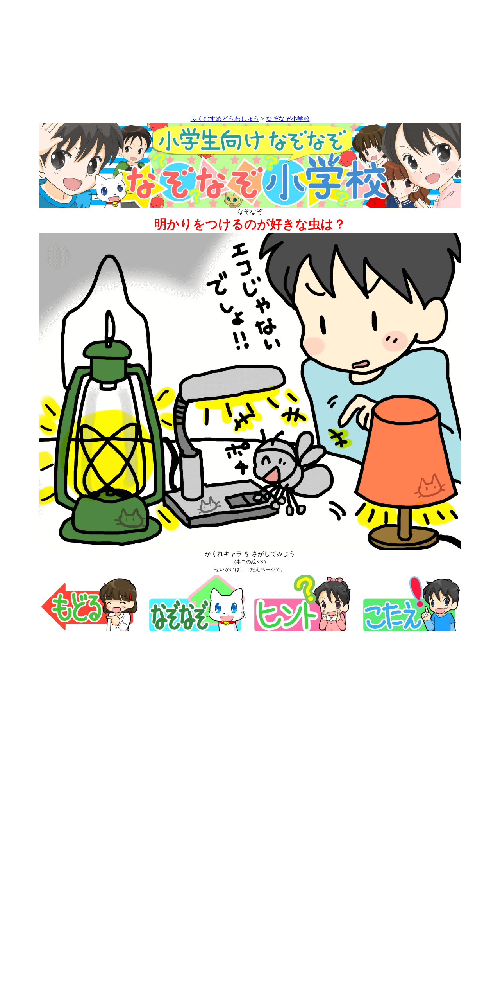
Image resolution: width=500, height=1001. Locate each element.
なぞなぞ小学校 (288, 118)
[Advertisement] (250, 59)
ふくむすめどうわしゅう (225, 118)
